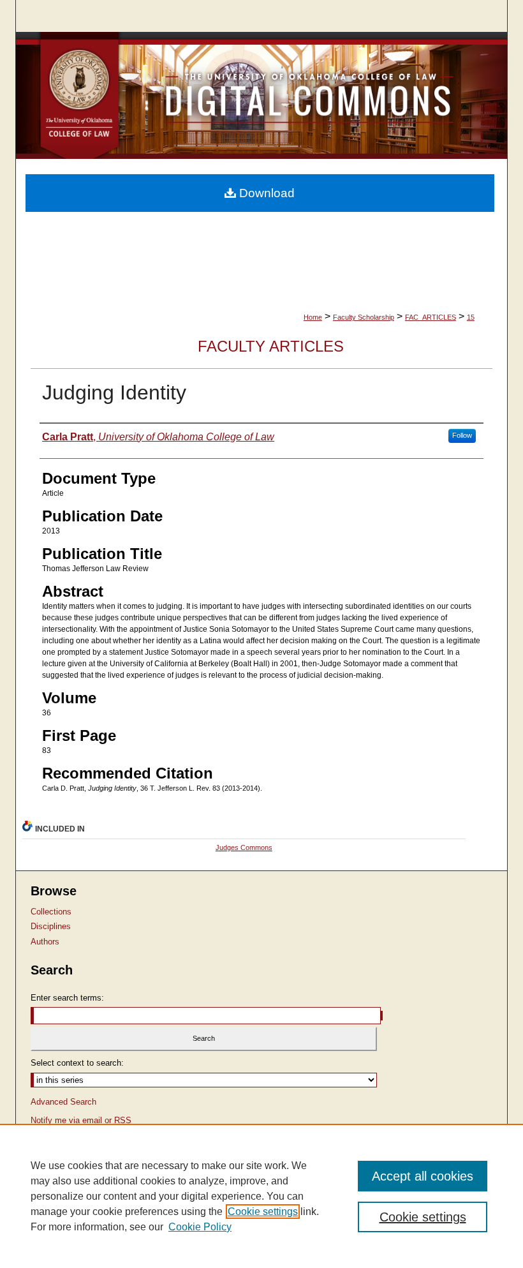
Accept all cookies (422, 1176)
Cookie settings (263, 1211)
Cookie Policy (200, 1226)
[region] (261, 1196)
